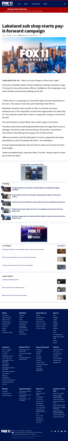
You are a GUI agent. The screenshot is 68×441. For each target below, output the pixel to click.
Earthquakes (22, 324)
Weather (22, 313)
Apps (20, 355)
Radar (20, 320)
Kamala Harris (57, 360)
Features (5, 347)
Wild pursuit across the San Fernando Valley (14, 295)
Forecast (21, 315)
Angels (55, 326)
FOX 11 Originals (7, 349)
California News (6, 317)
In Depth (4, 354)
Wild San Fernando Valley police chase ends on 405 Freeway (19, 257)
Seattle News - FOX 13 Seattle (24, 399)
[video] (61, 281)
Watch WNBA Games (59, 414)
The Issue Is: (5, 352)
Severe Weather (23, 330)
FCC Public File (40, 405)
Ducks (55, 332)
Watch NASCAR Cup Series (59, 402)
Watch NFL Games (58, 393)
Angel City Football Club (58, 337)
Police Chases (6, 320)
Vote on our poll (40, 326)
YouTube (38, 356)
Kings (54, 330)
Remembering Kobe (8, 382)
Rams (54, 315)
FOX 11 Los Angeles (7, 35)
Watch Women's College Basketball (58, 411)
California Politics (58, 349)
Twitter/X (38, 360)
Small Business (6, 393)
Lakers (55, 320)
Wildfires (21, 332)
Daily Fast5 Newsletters (39, 369)
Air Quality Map (23, 322)
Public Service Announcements (41, 410)
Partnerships (39, 420)
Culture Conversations (8, 380)
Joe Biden (56, 356)
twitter (55, 431)
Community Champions (5, 364)
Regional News (25, 389)
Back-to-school (40, 322)
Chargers (55, 317)
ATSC (37, 413)
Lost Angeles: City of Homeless (8, 361)
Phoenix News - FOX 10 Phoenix (25, 395)
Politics (4, 330)
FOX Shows (39, 399)
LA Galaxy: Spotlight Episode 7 (10, 279)
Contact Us (39, 418)
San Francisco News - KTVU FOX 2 (25, 392)
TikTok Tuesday (40, 328)
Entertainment (6, 324)
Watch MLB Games (58, 399)
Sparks (55, 342)
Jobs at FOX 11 (40, 401)
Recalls (4, 328)
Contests (38, 391)
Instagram (39, 352)
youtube (61, 431)
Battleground (57, 362)
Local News (6, 246)
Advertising (39, 403)
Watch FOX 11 (24, 347)
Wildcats (55, 328)
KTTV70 (4, 384)
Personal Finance (7, 395)
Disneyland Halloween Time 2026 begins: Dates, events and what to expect (23, 249)
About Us (39, 389)
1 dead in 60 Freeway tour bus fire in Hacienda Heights (17, 265)
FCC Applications (41, 408)
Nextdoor (39, 358)
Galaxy (55, 340)
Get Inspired (5, 373)
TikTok (38, 354)
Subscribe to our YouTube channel (33, 226)
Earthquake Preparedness (23, 327)
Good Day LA (41, 313)
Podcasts (38, 366)
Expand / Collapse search (65, 3)
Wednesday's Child (7, 356)
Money (5, 389)
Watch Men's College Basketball (59, 408)
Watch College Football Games (57, 396)
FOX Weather (23, 334)
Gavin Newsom (57, 358)
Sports (55, 313)
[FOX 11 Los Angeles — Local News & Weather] (8, 4)
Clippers (55, 322)
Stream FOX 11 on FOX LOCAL (24, 350)
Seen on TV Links (41, 324)
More (45, 4)
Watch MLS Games (58, 417)
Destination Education (8, 371)
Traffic (21, 317)
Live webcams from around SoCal (24, 358)
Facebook (39, 349)
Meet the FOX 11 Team (41, 394)
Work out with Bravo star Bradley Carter (13, 287)
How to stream (40, 362)
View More (61, 246)
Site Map (38, 422)
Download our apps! (42, 364)
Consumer (5, 326)
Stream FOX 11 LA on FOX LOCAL (32, 165)
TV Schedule (39, 397)
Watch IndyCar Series (59, 405)
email (65, 431)
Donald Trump (57, 354)
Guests (38, 315)
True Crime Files (6, 358)
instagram (58, 431)
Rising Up (4, 376)
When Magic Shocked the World (8, 368)
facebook (51, 431)
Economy (5, 391)
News (15, 35)
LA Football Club (58, 334)
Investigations (6, 378)
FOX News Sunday (7, 332)
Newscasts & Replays (25, 353)
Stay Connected (42, 347)
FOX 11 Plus (39, 416)
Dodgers (55, 324)
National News (6, 322)
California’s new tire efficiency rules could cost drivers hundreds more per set (38, 202)
